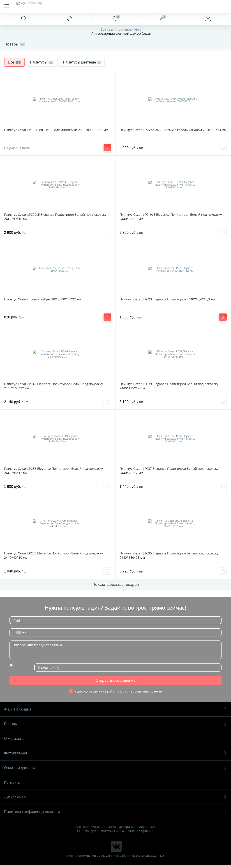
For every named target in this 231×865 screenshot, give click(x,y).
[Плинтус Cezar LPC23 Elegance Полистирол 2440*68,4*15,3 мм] (173, 269)
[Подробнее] (107, 147)
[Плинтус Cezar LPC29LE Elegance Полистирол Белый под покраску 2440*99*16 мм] (57, 185)
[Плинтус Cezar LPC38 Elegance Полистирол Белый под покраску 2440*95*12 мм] (57, 439)
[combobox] (18, 632)
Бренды (11, 723)
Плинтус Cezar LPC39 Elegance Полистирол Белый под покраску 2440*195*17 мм (169, 386)
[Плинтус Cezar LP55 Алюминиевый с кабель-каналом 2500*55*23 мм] (173, 100)
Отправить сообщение (116, 680)
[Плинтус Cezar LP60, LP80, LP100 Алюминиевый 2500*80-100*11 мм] (57, 100)
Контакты (12, 782)
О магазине (14, 738)
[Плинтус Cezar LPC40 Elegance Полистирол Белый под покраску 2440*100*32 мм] (57, 354)
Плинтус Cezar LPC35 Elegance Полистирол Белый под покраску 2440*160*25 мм (169, 555)
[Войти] (208, 19)
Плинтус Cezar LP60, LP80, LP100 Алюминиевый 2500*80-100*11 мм (56, 130)
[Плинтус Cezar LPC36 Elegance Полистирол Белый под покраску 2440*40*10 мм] (57, 523)
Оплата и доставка (20, 767)
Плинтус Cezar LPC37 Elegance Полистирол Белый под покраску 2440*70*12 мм (169, 470)
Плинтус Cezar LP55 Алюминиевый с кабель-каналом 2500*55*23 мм (173, 130)
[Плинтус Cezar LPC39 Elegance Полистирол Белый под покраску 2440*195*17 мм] (173, 354)
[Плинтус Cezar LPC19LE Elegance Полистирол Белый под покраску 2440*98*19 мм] (173, 185)
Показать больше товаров (115, 584)
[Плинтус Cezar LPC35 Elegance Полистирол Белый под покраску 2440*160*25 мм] (173, 523)
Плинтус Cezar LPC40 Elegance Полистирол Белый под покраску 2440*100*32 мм (53, 386)
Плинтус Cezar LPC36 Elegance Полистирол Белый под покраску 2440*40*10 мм (53, 555)
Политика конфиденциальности (32, 811)
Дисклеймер (15, 797)
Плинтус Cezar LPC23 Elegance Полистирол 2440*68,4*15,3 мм (167, 299)
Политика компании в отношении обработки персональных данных (115, 855)
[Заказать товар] (223, 147)
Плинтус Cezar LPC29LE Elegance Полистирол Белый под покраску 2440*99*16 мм (55, 216)
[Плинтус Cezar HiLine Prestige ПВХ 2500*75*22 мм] (57, 269)
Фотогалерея (15, 753)
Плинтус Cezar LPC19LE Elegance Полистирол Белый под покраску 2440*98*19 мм (171, 216)
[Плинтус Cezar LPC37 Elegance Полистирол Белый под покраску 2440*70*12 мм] (173, 439)
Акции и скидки (17, 709)
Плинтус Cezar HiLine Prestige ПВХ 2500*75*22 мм (42, 299)
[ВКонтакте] (116, 846)
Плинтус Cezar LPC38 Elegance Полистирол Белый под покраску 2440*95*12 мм (53, 470)
